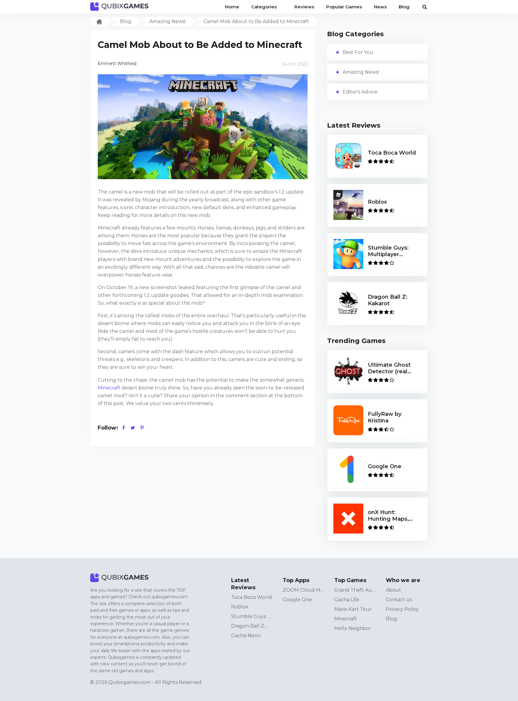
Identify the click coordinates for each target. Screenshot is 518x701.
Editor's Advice (360, 92)
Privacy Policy (402, 609)
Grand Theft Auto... (355, 590)
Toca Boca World (251, 597)
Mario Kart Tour (353, 609)
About (393, 590)
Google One (297, 599)
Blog (125, 21)
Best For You (358, 52)
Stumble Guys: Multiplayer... (252, 616)
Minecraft (109, 388)
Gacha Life (346, 599)
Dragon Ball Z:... (249, 626)
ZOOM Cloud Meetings (304, 590)
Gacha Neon (246, 635)
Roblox (239, 607)
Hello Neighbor (352, 628)
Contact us (399, 599)
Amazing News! (167, 21)
